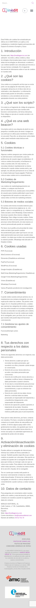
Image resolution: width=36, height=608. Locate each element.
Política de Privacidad (22, 543)
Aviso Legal (26, 539)
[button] (31, 10)
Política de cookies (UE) (21, 541)
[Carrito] (24, 10)
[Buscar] (32, 3)
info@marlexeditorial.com (23, 515)
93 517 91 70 (19, 518)
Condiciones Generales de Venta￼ (18, 546)
